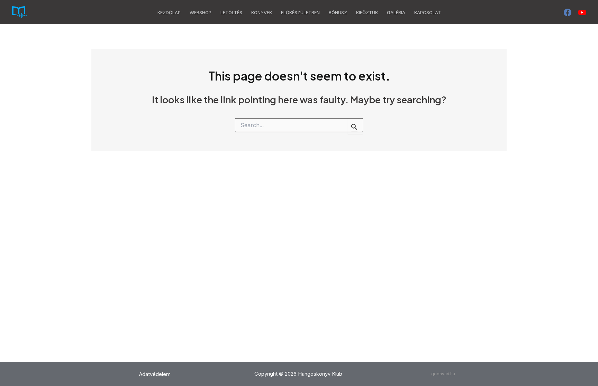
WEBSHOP (200, 12)
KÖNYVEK (261, 12)
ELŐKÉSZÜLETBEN (300, 12)
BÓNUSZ (338, 12)
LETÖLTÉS (231, 12)
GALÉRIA (396, 12)
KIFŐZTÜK (367, 12)
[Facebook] (567, 12)
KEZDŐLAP (169, 12)
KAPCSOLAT (427, 12)
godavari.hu (443, 373)
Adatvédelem (155, 374)
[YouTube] (582, 12)
